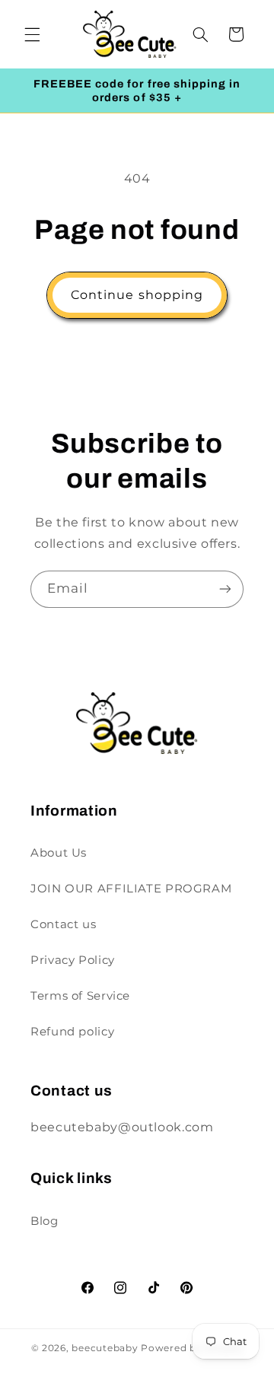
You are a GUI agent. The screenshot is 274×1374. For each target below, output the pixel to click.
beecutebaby (105, 1348)
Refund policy (72, 1031)
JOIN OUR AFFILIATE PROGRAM (130, 888)
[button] (31, 34)
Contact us (63, 924)
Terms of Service (80, 996)
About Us (58, 853)
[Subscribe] (225, 589)
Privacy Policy (72, 960)
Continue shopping (137, 295)
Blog (44, 1221)
